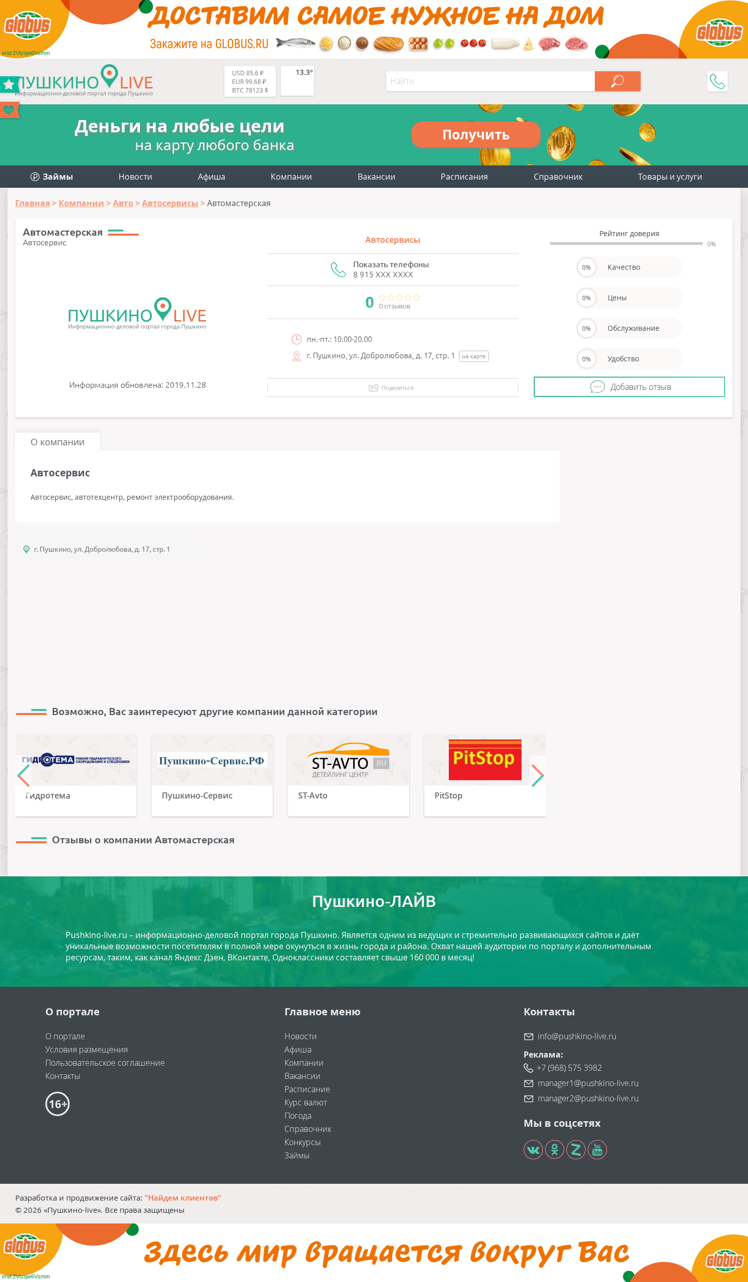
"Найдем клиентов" (183, 1197)
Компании (291, 176)
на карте (474, 356)
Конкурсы (302, 1142)
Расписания (464, 176)
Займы (297, 1155)
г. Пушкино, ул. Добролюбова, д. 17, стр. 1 (102, 549)
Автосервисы (392, 239)
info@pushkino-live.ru (577, 1036)
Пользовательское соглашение (105, 1062)
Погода (297, 1115)
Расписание (307, 1089)
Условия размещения (86, 1049)
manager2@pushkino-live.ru (588, 1098)
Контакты (62, 1075)
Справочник (558, 176)
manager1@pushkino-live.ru (588, 1083)
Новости (135, 176)
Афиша (211, 176)
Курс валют (305, 1102)
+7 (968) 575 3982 (569, 1067)
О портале (65, 1036)
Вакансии (376, 176)
